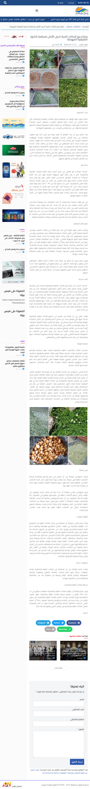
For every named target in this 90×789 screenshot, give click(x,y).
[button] (5, 2)
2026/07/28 (19, 62)
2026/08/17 (19, 96)
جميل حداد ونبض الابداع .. (14, 92)
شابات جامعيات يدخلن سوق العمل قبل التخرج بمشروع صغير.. (15, 363)
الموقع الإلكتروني (77, 719)
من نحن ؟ (71, 2)
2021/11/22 (19, 369)
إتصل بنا (60, 2)
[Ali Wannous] (6, 786)
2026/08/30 (80, 658)
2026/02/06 (19, 76)
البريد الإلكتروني (78, 709)
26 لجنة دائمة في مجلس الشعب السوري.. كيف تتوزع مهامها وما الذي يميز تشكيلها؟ (75, 653)
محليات (69, 26)
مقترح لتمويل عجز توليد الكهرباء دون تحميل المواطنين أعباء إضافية (15, 70)
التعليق (80, 729)
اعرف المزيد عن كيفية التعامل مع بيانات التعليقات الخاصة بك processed (59, 771)
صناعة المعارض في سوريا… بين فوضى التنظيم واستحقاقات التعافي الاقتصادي (16, 55)
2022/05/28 (19, 355)
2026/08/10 (19, 109)
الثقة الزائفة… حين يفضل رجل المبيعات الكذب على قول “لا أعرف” (14, 238)
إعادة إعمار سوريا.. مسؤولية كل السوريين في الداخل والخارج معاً (15, 103)
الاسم (82, 699)
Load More (58, 668)
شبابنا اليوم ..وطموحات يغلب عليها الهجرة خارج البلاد (15, 349)
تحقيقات (76, 26)
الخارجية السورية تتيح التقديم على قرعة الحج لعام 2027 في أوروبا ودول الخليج (44, 653)
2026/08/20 (19, 244)
